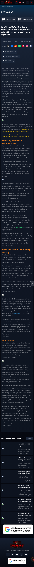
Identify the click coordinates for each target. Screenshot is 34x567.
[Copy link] (30, 46)
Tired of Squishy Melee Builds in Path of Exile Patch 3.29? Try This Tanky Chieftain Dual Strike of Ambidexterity (24, 473)
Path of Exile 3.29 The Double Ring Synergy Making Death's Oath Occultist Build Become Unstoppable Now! (24, 487)
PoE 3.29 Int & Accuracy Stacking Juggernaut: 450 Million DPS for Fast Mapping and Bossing (24, 459)
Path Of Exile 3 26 (10, 52)
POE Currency (9, 61)
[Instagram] (27, 46)
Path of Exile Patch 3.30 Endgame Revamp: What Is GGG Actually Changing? (24, 445)
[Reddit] (15, 46)
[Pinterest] (23, 46)
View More (29, 438)
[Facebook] (12, 46)
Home (3, 6)
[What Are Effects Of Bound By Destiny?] (32, 283)
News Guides (10, 6)
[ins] (26, 554)
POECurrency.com (25, 41)
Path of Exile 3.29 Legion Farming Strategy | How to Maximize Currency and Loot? (24, 500)
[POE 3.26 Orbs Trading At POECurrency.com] (17, 361)
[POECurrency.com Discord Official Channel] (17, 554)
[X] (8, 46)
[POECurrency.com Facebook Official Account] (21, 554)
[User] (27, 2)
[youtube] (8, 554)
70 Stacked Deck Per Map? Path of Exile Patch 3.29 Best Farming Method (24, 514)
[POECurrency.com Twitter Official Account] (12, 554)
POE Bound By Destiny (12, 56)
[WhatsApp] (19, 46)
